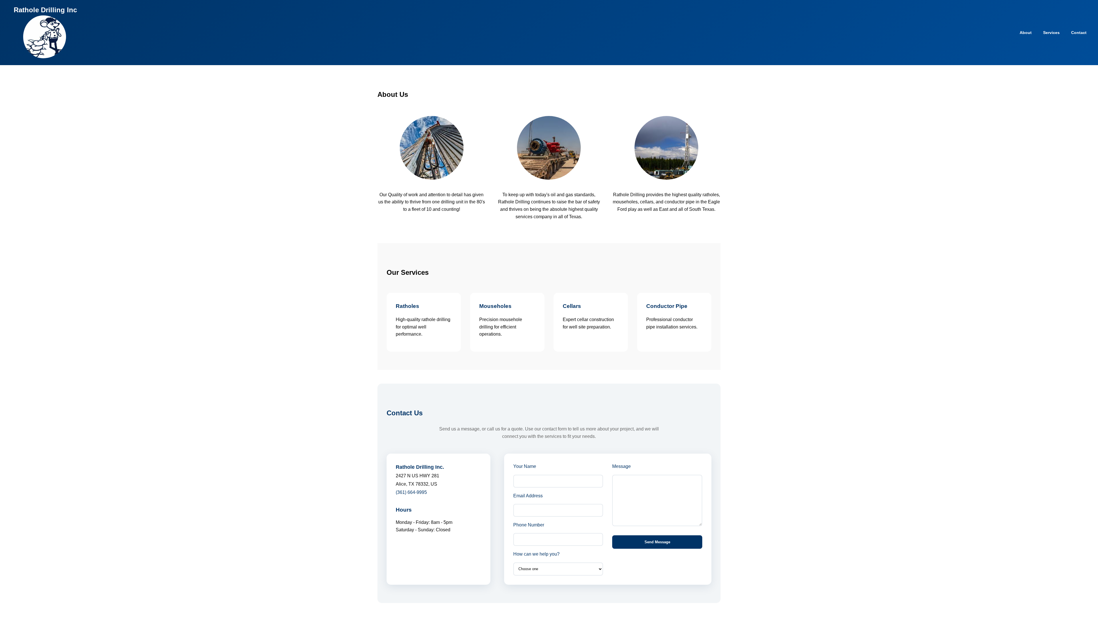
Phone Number (528, 524)
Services (1051, 32)
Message (621, 466)
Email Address (528, 495)
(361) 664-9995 (411, 492)
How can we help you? (536, 554)
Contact (1079, 32)
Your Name (524, 466)
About (1026, 32)
